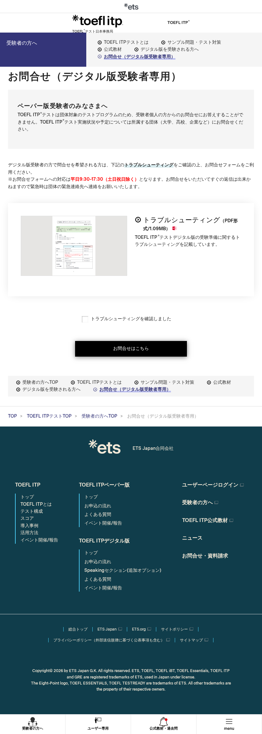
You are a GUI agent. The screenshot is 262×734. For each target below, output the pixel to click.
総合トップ (78, 629)
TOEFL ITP (27, 485)
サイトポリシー (174, 629)
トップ (27, 497)
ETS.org (139, 629)
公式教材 (113, 49)
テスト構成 (31, 511)
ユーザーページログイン (210, 485)
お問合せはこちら (131, 348)
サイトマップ (191, 640)
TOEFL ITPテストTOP (49, 416)
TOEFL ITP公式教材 (205, 520)
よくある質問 (97, 514)
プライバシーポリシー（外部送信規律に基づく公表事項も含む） (109, 640)
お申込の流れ (97, 506)
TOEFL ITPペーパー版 (104, 485)
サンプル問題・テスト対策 (194, 42)
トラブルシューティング (181, 219)
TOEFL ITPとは (36, 504)
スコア (27, 518)
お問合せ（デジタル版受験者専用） (139, 56)
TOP (12, 416)
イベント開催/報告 (39, 540)
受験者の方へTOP (40, 382)
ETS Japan (107, 629)
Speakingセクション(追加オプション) (122, 570)
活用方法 (29, 532)
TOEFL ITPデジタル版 (104, 541)
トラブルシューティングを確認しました (131, 319)
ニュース (192, 538)
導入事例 (29, 525)
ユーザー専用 (98, 728)
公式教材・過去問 (164, 728)
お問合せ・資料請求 (205, 556)
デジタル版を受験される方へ (170, 49)
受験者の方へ (21, 43)
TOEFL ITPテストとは (126, 42)
